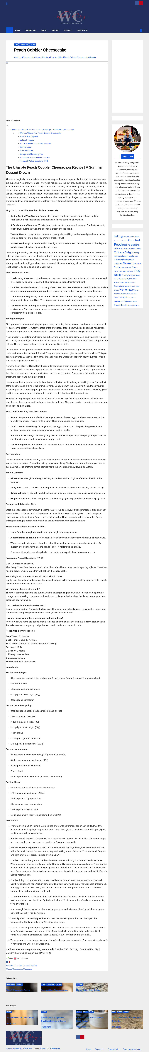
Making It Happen (27, 140)
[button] (137, 30)
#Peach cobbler (55, 57)
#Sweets (92, 57)
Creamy (138, 249)
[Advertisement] (127, 76)
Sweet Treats (120, 305)
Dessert (33, 44)
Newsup (43, 1048)
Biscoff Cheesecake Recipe (18, 990)
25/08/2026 (116, 1027)
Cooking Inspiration (129, 249)
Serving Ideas (25, 147)
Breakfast (126, 236)
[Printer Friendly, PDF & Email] (17, 958)
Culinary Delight (123, 252)
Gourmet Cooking (120, 286)
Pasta (116, 298)
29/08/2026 (11, 1024)
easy (124, 271)
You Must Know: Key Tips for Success (35, 143)
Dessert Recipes (126, 267)
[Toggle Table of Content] (7, 126)
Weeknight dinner (133, 305)
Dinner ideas (118, 271)
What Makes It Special (29, 137)
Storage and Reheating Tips (31, 154)
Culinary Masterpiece (124, 260)
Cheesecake (24, 44)
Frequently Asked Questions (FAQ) (34, 161)
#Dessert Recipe (41, 57)
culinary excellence (129, 256)
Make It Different (26, 150)
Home (88, 1049)
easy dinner (130, 271)
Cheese (136, 237)
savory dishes (132, 298)
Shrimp (124, 301)
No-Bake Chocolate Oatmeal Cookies (21, 965)
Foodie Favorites (130, 282)
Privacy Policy (114, 1049)
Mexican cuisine (124, 294)
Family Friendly (124, 279)
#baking (17, 57)
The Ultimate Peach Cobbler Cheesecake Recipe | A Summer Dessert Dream (42, 130)
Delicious (118, 263)
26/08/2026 (46, 1027)
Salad (91, 1011)
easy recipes (129, 275)
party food (133, 293)
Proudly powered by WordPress (19, 1048)
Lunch (126, 1011)
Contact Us (99, 1049)
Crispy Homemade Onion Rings (20, 1018)
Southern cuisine (132, 301)
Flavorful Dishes (119, 282)
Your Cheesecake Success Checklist (35, 157)
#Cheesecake (28, 57)
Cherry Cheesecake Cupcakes (19, 969)
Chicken (125, 241)
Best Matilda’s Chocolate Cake (54, 990)
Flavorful (132, 279)
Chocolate (50, 984)
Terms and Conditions (132, 1049)
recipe (123, 297)
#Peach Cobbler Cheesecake (75, 57)
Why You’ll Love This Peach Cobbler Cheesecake (40, 133)
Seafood (117, 301)
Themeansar (55, 1048)
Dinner (135, 267)
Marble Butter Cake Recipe (88, 990)
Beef (113, 1011)
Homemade (126, 289)
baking (118, 236)
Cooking (126, 245)
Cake (16, 44)
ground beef (130, 286)
